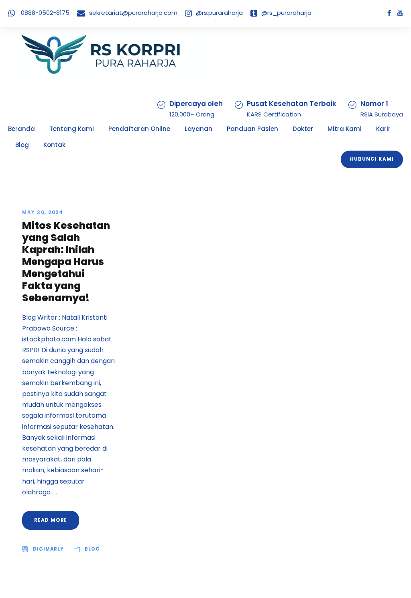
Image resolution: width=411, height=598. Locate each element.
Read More (50, 519)
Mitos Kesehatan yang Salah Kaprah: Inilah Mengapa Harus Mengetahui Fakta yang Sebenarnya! (66, 261)
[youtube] (400, 13)
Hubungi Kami (372, 158)
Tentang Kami (71, 128)
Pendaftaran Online (139, 128)
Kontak (54, 145)
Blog (22, 145)
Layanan (198, 128)
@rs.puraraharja (219, 12)
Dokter (303, 128)
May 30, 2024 (42, 212)
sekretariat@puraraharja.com (133, 12)
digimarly (48, 549)
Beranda (21, 128)
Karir (383, 128)
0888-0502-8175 (45, 12)
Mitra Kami (345, 128)
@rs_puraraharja (286, 12)
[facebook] (389, 13)
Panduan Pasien (252, 128)
